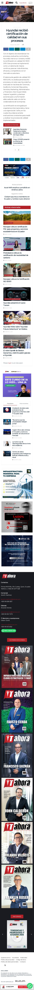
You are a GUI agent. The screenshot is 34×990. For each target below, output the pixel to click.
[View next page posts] (18, 150)
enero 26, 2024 (8, 358)
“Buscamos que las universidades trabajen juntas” (19, 421)
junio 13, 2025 (7, 284)
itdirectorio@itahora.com (9, 625)
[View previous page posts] (15, 150)
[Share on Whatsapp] (17, 49)
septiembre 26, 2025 (19, 145)
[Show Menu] (2, 3)
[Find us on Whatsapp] (18, 965)
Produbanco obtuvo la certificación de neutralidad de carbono (15, 255)
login (9, 363)
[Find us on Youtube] (12, 965)
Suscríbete (22, 3)
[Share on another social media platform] (28, 49)
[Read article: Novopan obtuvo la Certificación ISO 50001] (17, 270)
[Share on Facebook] (5, 49)
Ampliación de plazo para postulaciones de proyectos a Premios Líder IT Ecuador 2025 (21, 410)
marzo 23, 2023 (14, 44)
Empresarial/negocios (12, 299)
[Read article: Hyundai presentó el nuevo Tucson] (17, 294)
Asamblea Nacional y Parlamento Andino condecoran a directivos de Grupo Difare (21, 132)
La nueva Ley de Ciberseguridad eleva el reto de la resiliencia (21, 443)
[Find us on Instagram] (15, 965)
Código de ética (21, 959)
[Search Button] (16, 3)
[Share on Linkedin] (11, 49)
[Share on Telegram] (22, 49)
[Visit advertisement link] (17, 171)
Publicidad (23, 957)
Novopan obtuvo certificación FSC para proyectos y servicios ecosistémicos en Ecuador (15, 229)
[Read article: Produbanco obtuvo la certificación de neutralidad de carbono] (17, 244)
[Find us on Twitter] (5, 965)
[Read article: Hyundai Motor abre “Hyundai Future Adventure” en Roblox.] (17, 318)
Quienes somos (5, 957)
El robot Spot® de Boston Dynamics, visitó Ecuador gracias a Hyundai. (16, 353)
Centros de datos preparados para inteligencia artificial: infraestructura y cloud (21, 454)
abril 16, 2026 (7, 234)
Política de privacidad (7, 959)
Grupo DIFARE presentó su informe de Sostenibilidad (21, 141)
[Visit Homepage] (9, 3)
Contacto (23, 962)
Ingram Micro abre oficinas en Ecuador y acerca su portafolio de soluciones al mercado (21, 432)
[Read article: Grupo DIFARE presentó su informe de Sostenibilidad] (7, 142)
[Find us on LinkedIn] (8, 965)
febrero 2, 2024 (8, 331)
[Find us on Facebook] (1, 965)
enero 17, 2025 (8, 308)
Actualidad (9, 223)
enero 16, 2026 (18, 137)
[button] (2, 934)
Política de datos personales (9, 962)
